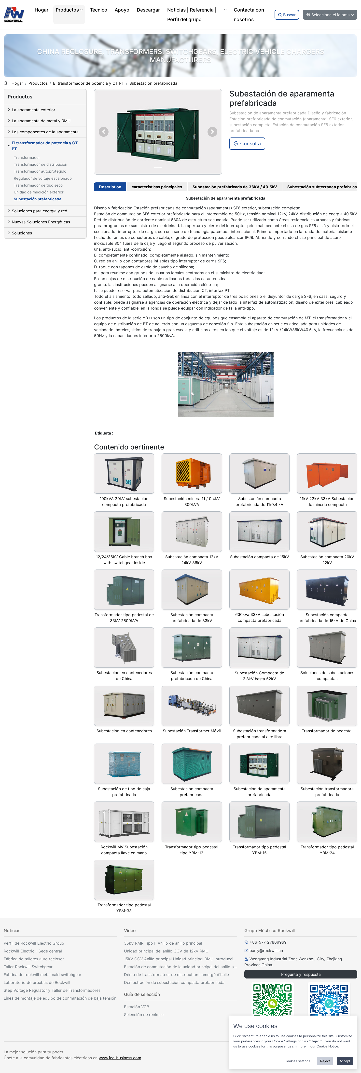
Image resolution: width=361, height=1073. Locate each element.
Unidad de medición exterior (39, 192)
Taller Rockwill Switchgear (28, 966)
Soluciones (22, 233)
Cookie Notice (327, 1046)
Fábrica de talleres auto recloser (34, 958)
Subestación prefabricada (153, 83)
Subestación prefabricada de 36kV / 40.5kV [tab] (235, 186)
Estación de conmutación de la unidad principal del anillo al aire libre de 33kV (180, 966)
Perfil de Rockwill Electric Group (34, 943)
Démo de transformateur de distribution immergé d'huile (176, 974)
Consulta (250, 144)
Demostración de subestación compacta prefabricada (174, 982)
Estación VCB (136, 1006)
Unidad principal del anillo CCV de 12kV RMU (166, 951)
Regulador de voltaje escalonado (43, 178)
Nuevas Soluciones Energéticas (41, 221)
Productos (38, 83)
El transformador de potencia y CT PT (88, 83)
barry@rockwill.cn (266, 950)
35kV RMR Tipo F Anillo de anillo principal (163, 943)
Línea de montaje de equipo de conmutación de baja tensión (60, 998)
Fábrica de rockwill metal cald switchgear (42, 974)
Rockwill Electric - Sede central (33, 951)
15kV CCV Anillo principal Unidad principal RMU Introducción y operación (180, 958)
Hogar (17, 83)
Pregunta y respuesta (301, 974)
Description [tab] (110, 186)
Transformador (27, 157)
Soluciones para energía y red (39, 210)
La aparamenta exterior (33, 109)
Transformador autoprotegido (40, 171)
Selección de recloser (144, 1014)
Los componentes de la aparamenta (45, 131)
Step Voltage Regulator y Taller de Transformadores (52, 990)
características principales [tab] (157, 186)
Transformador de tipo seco (38, 185)
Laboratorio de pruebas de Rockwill (37, 982)
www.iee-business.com (120, 1057)
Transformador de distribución (40, 164)
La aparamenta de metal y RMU (41, 120)
